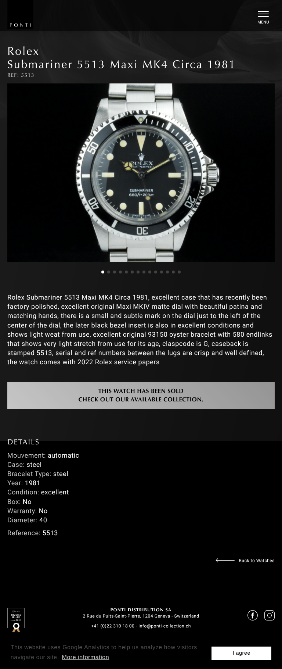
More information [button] (85, 657)
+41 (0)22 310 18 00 (112, 626)
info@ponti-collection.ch (164, 626)
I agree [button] (241, 653)
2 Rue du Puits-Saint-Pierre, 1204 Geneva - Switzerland (141, 616)
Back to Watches (257, 560)
